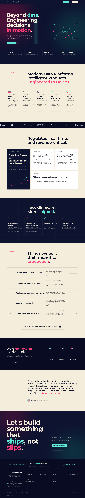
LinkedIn (69, 476)
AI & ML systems (29, 477)
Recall (41, 476)
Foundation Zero (43, 477)
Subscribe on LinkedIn (70, 464)
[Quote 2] (9, 383)
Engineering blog (56, 479)
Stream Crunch (43, 474)
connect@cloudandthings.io (59, 445)
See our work (21, 42)
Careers (66, 2)
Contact (74, 2)
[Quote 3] (11, 383)
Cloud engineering (30, 479)
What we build (37, 2)
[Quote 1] (7, 383)
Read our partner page (12, 362)
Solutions (44, 2)
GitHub (68, 477)
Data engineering (29, 476)
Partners (55, 477)
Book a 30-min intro (57, 449)
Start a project (11, 42)
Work (50, 2)
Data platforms (29, 474)
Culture (59, 2)
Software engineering (30, 481)
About (55, 2)
